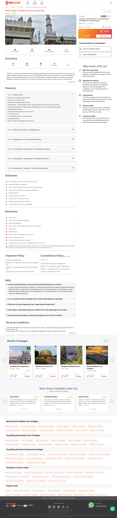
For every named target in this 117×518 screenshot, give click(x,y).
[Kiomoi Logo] (13, 3)
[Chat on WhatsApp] (112, 508)
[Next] (73, 31)
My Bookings (71, 498)
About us (45, 498)
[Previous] (8, 31)
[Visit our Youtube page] (62, 506)
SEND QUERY (103, 36)
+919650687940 (100, 506)
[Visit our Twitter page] (54, 506)
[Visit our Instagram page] (58, 506)
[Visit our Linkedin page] (67, 506)
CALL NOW (87, 36)
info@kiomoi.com (69, 510)
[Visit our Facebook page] (49, 506)
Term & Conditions (60, 498)
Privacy (51, 498)
